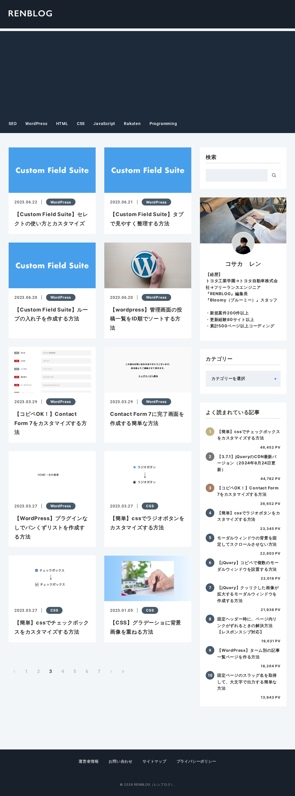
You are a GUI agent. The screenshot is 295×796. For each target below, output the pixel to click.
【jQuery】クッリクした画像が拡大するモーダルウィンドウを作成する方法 (248, 594)
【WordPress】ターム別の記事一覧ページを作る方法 (248, 653)
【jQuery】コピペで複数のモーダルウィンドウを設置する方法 (248, 565)
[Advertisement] (147, 71)
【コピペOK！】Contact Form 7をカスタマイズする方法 (248, 491)
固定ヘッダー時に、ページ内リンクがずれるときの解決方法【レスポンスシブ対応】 (247, 625)
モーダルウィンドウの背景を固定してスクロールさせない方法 (247, 541)
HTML (62, 123)
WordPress (36, 123)
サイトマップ (155, 761)
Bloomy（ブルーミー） (233, 299)
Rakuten (132, 123)
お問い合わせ (121, 761)
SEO (13, 123)
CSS (81, 123)
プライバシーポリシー (196, 761)
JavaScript (104, 123)
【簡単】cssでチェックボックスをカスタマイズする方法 (248, 434)
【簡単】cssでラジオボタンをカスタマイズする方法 (248, 516)
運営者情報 (89, 761)
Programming (163, 123)
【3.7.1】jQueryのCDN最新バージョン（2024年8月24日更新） (247, 463)
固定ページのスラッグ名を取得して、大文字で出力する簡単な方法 (247, 682)
